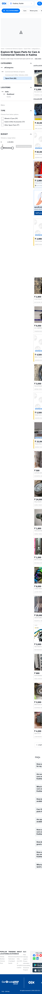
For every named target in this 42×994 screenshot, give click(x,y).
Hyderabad (11, 959)
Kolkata (2, 956)
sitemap (7, 991)
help (3, 991)
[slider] (2, 148)
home (2, 48)
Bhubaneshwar (12, 956)
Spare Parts (27, 48)
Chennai (2, 961)
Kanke (9, 97)
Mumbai (2, 959)
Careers (19, 967)
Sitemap (25, 957)
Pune (1, 963)
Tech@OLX (20, 965)
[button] (31, 3)
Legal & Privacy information (26, 961)
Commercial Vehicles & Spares (14, 48)
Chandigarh (11, 961)
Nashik (10, 963)
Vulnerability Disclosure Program (26, 968)
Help (24, 954)
